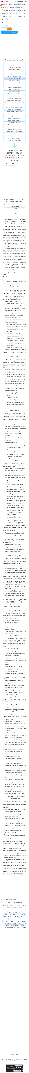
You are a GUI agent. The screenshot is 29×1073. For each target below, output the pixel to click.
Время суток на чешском (14, 135)
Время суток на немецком (14, 98)
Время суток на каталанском (14, 89)
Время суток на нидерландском (14, 100)
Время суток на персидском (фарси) (14, 107)
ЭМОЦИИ (23, 927)
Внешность (9, 10)
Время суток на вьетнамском (14, 74)
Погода (9, 25)
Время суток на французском (14, 131)
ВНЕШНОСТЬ (6, 905)
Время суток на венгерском (14, 71)
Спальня (4, 29)
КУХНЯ (5, 919)
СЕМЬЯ (17, 921)
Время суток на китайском (14, 91)
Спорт (13, 25)
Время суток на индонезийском (14, 82)
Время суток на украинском (14, 127)
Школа (15, 22)
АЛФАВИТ (22, 916)
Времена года (21, 4)
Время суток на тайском (14, 122)
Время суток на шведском (14, 138)
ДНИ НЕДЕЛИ (22, 923)
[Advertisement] (14, 46)
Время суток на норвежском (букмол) (14, 102)
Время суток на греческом (14, 76)
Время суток (20, 7)
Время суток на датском (14, 78)
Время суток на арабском (14, 67)
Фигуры (9, 13)
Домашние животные (7, 22)
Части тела (16, 10)
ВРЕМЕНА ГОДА (7, 923)
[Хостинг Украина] (14, 1068)
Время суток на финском (14, 129)
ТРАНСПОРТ (6, 921)
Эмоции (4, 13)
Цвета (15, 4)
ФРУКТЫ (23, 914)
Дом (24, 13)
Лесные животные (11, 19)
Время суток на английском (14, 65)
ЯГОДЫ (17, 919)
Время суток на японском (14, 140)
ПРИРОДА (15, 916)
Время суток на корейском (14, 93)
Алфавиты (4, 4)
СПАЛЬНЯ (13, 905)
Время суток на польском (14, 109)
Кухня (3, 10)
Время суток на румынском (14, 113)
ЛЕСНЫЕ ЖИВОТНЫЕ (9, 914)
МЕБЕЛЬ (20, 907)
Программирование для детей (9, 32)
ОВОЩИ (23, 919)
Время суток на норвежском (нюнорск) (14, 105)
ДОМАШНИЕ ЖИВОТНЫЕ (14, 912)
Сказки (9, 29)
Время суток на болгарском (14, 69)
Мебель (4, 25)
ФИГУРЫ (15, 923)
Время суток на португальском (14, 111)
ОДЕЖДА (23, 921)
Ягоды (15, 16)
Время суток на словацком (14, 118)
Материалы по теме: (22, 1)
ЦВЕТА (22, 925)
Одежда (15, 13)
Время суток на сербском (14, 116)
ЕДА (18, 914)
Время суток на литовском (14, 96)
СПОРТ (8, 907)
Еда (25, 16)
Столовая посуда (23, 22)
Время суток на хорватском (14, 133)
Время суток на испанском (14, 85)
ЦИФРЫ (7, 925)
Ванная (4, 19)
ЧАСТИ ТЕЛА (7, 916)
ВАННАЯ (11, 919)
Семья (19, 13)
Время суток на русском (14, 62)
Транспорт (4, 16)
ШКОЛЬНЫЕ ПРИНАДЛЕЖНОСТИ (11, 927)
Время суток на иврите (14, 80)
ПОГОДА (14, 907)
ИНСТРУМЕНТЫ (22, 905)
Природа (22, 10)
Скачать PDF (10, 164)
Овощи (10, 16)
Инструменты (20, 25)
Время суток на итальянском (15, 87)
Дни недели (13, 7)
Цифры (10, 4)
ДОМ (12, 921)
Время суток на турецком (14, 124)
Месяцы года (5, 7)
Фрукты (20, 16)
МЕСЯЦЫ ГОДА (15, 925)
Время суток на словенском (14, 120)
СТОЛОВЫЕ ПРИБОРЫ (14, 910)
